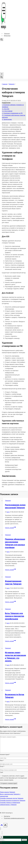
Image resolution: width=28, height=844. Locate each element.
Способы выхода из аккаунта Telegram (12, 800)
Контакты (7, 816)
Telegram (7, 33)
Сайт (1, 772)
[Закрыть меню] (0, 828)
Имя (2, 760)
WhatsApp (7, 35)
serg (8, 512)
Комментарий (5, 754)
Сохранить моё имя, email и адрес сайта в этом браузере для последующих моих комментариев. (13, 778)
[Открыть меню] (2, 74)
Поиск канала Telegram (7, 792)
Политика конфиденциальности (14, 818)
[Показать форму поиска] (1, 39)
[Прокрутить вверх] (1, 825)
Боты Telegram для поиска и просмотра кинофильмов (14, 616)
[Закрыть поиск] (1, 837)
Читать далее (10, 528)
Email (2, 766)
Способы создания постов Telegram (11, 798)
